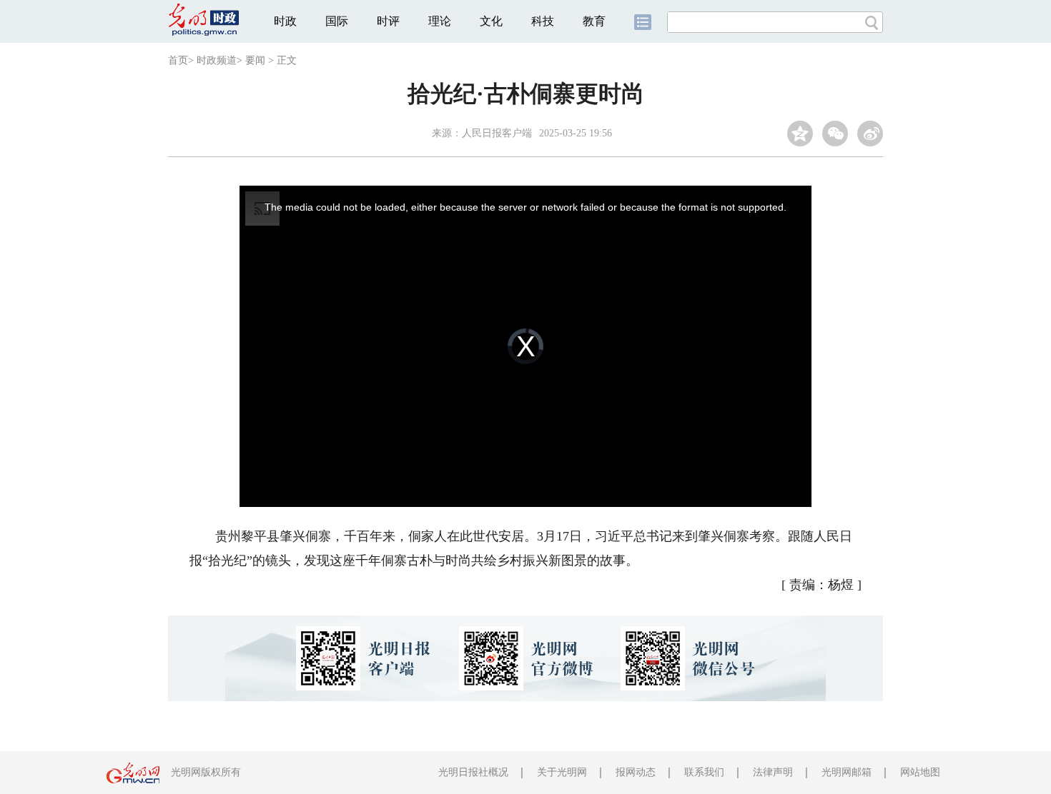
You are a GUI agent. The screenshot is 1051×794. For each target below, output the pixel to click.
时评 (388, 21)
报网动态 (636, 772)
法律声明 (773, 772)
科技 (542, 21)
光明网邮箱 (846, 772)
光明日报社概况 (473, 772)
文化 (491, 21)
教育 (594, 21)
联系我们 (704, 772)
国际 (336, 21)
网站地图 (920, 772)
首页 (178, 60)
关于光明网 (562, 772)
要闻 (255, 60)
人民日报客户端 (497, 133)
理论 (439, 21)
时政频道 (217, 60)
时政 (285, 21)
